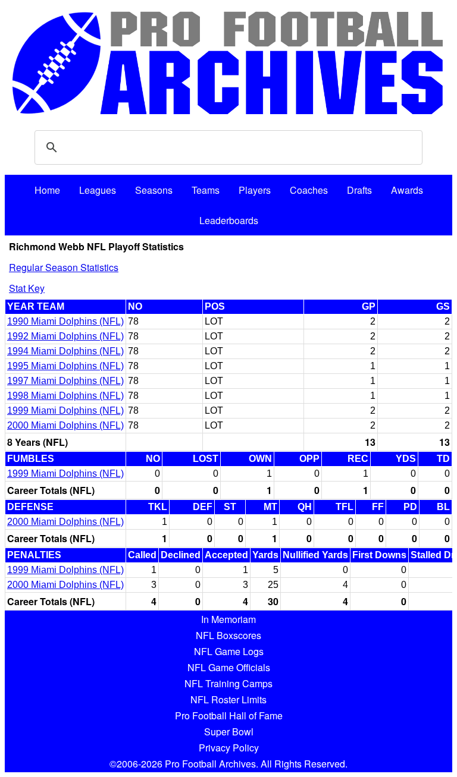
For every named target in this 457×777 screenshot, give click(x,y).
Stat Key (27, 288)
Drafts (359, 190)
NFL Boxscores (228, 635)
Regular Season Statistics (63, 267)
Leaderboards (228, 220)
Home (47, 190)
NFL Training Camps (228, 683)
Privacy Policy (229, 747)
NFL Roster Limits (228, 699)
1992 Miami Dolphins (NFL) (65, 336)
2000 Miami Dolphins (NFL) (65, 425)
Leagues (97, 190)
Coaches (309, 190)
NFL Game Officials (228, 667)
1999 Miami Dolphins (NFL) (65, 410)
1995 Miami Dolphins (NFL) (65, 366)
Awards (407, 190)
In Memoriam (228, 619)
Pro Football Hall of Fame (229, 715)
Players (255, 190)
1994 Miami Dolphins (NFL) (65, 351)
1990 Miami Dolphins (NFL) (65, 321)
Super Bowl (228, 731)
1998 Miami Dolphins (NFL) (65, 396)
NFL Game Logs (229, 651)
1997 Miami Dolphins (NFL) (65, 381)
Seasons (154, 190)
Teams (206, 190)
